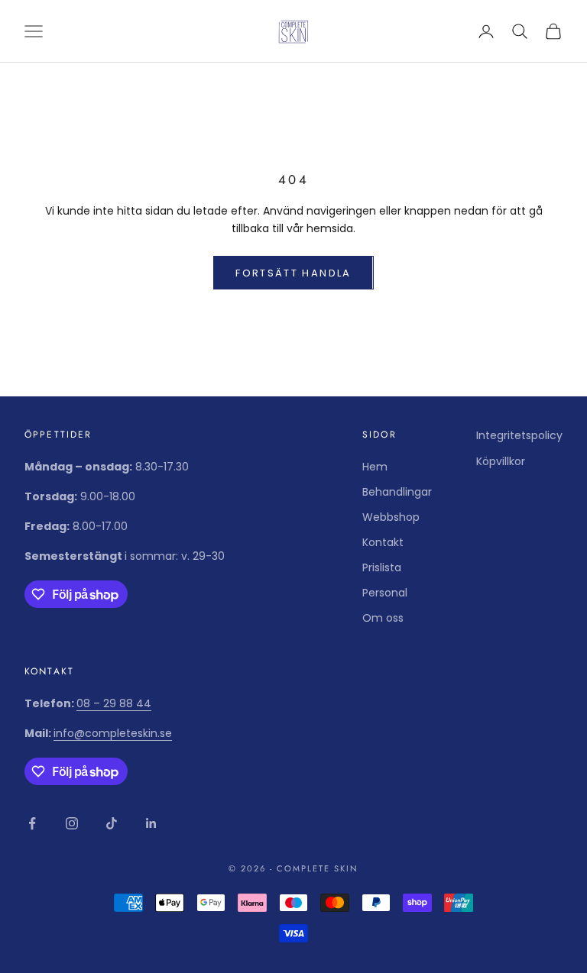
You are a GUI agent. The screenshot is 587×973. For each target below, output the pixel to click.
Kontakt (383, 542)
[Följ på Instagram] (71, 823)
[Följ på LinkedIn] (151, 823)
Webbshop (391, 517)
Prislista (381, 567)
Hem (375, 466)
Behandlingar (397, 491)
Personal (384, 592)
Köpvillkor (500, 461)
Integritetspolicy (519, 435)
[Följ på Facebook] (32, 823)
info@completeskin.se (113, 733)
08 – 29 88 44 (113, 703)
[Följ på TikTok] (111, 823)
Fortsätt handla (293, 273)
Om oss (383, 618)
